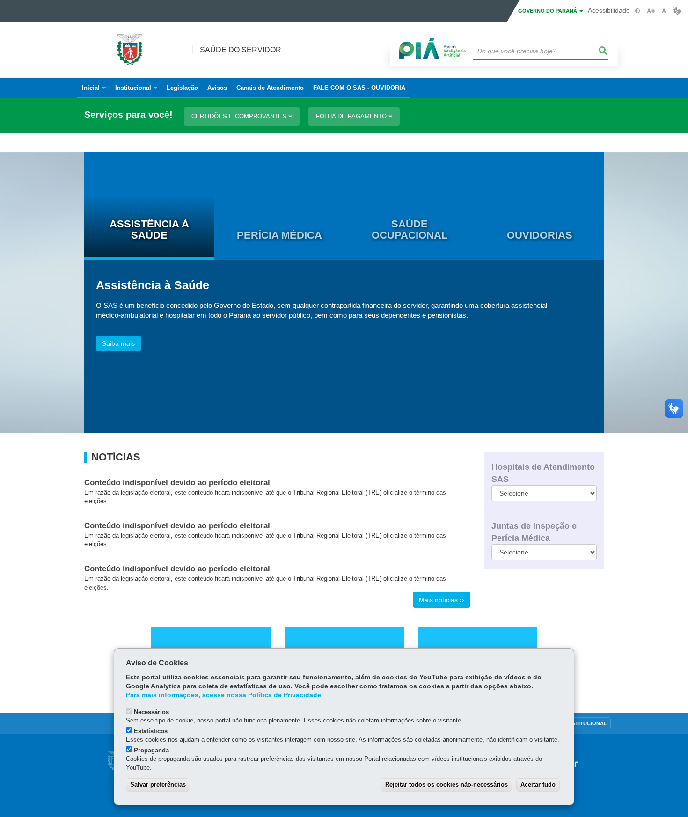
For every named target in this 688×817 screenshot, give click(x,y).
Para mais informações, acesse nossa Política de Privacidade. (224, 695)
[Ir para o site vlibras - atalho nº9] (677, 11)
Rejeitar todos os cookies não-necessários (446, 784)
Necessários (151, 711)
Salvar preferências (158, 784)
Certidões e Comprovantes (239, 116)
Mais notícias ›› (441, 600)
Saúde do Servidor (240, 50)
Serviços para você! (128, 115)
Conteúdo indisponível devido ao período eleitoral (177, 482)
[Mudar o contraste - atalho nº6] (637, 11)
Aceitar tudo (538, 784)
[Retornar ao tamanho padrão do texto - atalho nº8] (664, 11)
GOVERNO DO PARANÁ (548, 11)
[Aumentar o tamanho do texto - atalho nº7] (650, 11)
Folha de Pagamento (352, 116)
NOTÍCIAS (115, 457)
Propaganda (151, 750)
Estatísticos (151, 731)
